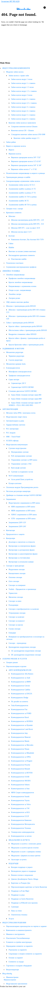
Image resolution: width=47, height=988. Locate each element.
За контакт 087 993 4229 (10, 1)
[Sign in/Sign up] (37, 9)
